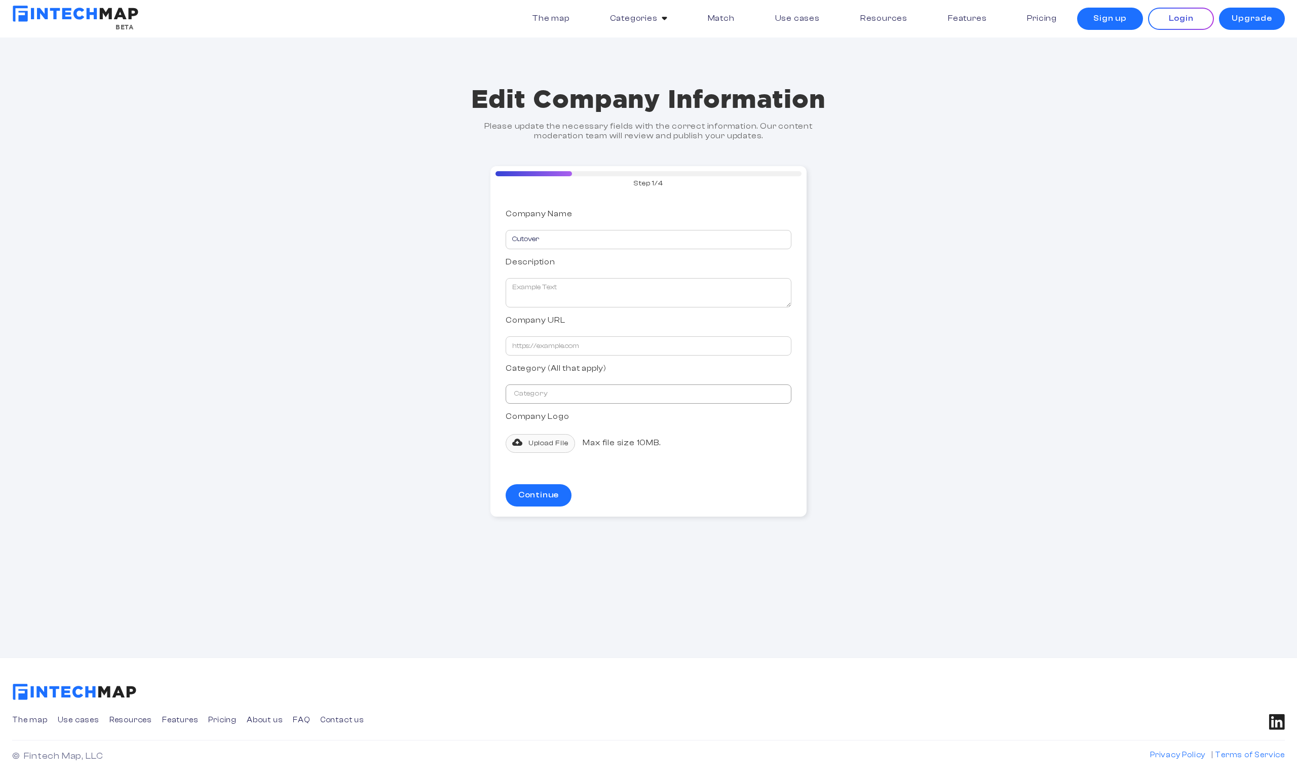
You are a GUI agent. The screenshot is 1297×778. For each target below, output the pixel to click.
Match (721, 18)
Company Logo (537, 416)
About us (265, 720)
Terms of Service (1250, 755)
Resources (883, 18)
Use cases (797, 18)
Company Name (539, 213)
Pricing (1042, 18)
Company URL (535, 320)
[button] (639, 18)
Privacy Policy (1177, 755)
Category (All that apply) (556, 368)
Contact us (342, 720)
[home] (75, 13)
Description (530, 261)
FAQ (301, 720)
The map (550, 18)
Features (967, 18)
